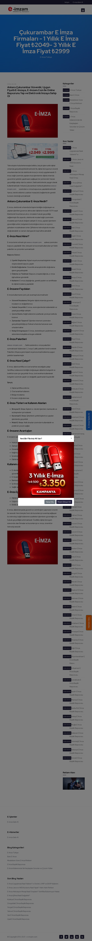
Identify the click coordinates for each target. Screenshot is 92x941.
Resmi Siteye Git (64, 502)
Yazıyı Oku (50, 502)
